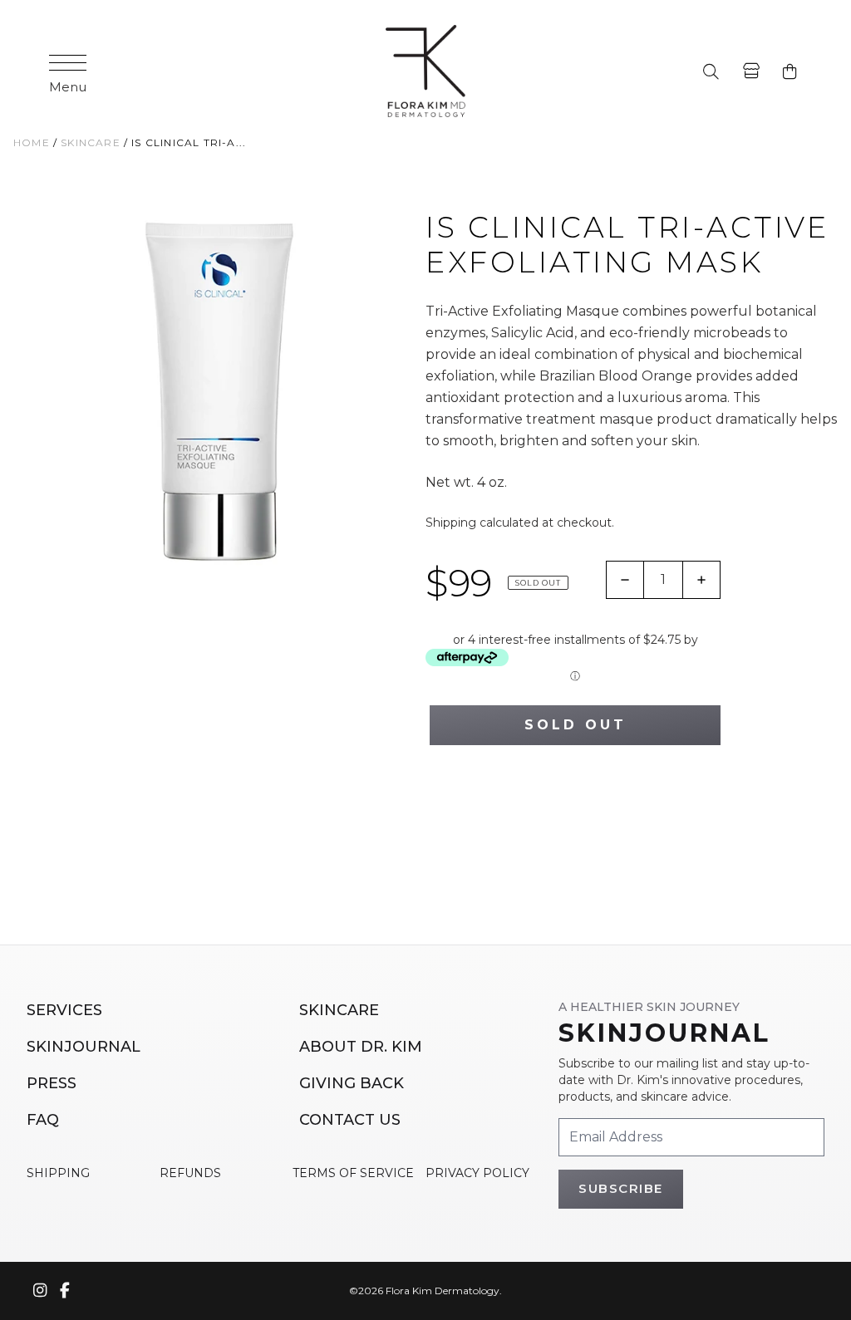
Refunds (190, 1172)
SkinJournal (83, 1047)
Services (64, 1010)
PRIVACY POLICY (477, 1172)
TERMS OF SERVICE (353, 1172)
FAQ (43, 1120)
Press (51, 1083)
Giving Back (351, 1083)
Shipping (451, 522)
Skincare (339, 1010)
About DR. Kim (360, 1047)
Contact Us (350, 1120)
